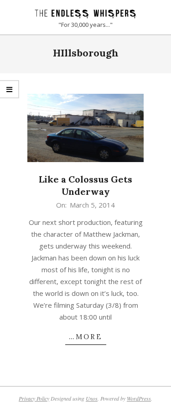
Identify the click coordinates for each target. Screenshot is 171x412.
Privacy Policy (34, 398)
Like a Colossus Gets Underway (85, 185)
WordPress (139, 398)
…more (85, 336)
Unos (92, 398)
